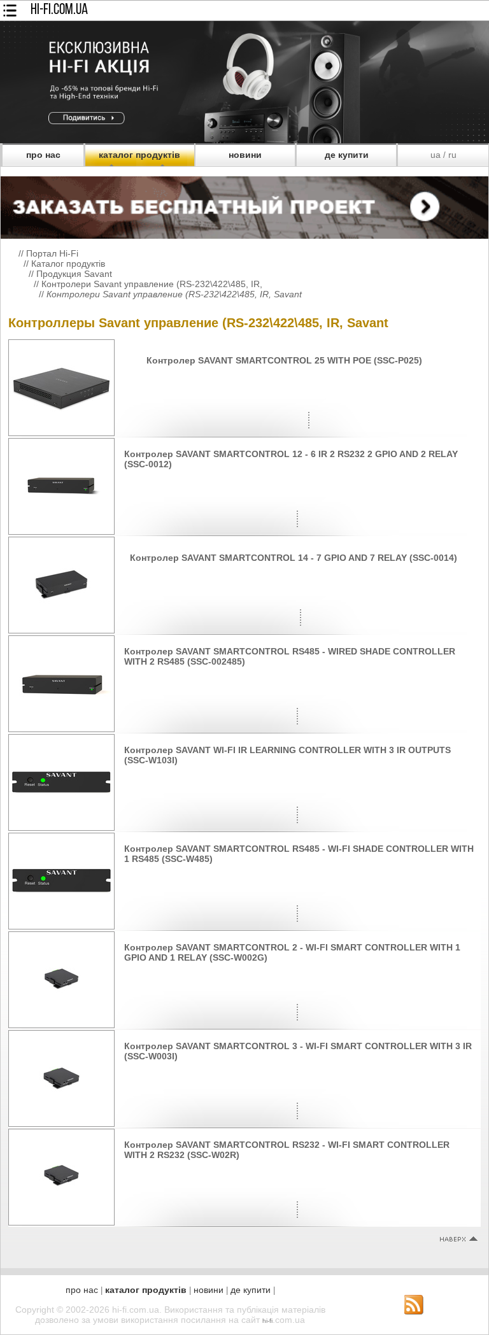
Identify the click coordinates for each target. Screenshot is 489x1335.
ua (435, 155)
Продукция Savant (74, 274)
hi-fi (267, 1320)
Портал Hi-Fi (52, 253)
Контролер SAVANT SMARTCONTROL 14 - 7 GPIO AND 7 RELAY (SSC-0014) (293, 558)
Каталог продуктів (68, 263)
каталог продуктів (139, 155)
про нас (43, 155)
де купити (347, 155)
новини (245, 155)
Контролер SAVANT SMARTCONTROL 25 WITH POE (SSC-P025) (284, 360)
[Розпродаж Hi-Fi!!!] (244, 140)
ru (452, 155)
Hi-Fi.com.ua (59, 10)
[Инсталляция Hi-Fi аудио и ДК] (244, 204)
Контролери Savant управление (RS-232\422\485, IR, (151, 284)
